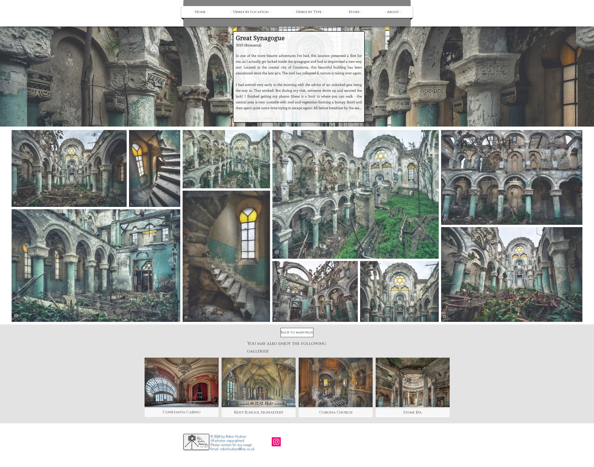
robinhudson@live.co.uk (237, 449)
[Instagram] (276, 441)
